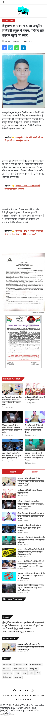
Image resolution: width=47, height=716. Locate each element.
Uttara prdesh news (20, 669)
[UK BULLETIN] (23, 10)
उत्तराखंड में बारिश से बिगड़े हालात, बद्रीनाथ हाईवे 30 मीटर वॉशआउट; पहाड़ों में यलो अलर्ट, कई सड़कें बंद (31, 587)
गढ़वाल (24, 673)
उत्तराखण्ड (5, 20)
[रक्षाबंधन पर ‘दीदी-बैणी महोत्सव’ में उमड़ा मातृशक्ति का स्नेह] (35, 389)
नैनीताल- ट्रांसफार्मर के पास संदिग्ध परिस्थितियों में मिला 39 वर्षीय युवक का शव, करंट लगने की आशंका (31, 504)
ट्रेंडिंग (31, 673)
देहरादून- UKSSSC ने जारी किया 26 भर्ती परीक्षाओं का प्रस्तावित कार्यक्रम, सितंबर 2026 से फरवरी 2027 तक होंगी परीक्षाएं (31, 563)
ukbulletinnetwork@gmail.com (18, 631)
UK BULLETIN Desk (12, 41)
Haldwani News (35, 664)
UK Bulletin (15, 705)
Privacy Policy (23, 699)
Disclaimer (38, 695)
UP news (6, 669)
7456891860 (31, 710)
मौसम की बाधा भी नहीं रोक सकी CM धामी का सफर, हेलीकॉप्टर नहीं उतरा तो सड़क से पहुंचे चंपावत (31, 516)
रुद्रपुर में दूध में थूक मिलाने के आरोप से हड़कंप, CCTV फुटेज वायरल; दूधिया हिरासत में (11, 455)
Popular (34, 472)
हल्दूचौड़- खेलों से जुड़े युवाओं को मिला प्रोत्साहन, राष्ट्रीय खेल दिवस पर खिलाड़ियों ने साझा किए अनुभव (31, 481)
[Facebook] (4, 47)
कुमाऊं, (12, 20)
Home (6, 695)
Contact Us (25, 695)
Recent (13, 472)
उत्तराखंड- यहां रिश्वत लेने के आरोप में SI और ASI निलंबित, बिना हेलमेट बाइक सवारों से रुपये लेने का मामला (31, 575)
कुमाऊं (17, 673)
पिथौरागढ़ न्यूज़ (7, 677)
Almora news (7, 664)
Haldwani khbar (21, 664)
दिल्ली (38, 673)
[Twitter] (10, 47)
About (14, 695)
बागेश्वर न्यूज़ (18, 677)
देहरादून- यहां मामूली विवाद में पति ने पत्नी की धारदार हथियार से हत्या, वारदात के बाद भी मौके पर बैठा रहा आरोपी (31, 551)
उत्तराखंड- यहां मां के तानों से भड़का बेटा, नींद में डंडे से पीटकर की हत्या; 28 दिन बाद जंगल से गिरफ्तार (31, 539)
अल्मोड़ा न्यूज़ (33, 669)
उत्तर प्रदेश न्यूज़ (7, 673)
